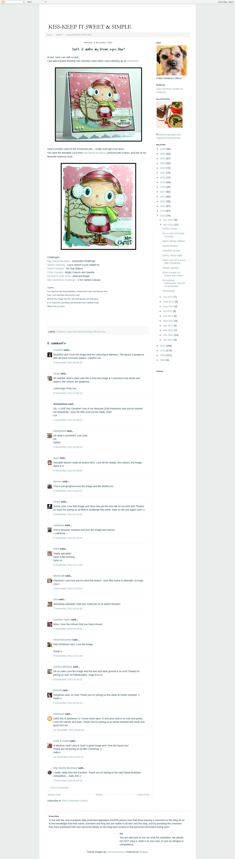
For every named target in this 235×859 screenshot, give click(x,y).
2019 (163, 182)
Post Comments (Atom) (75, 800)
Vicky (56, 373)
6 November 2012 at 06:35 (67, 362)
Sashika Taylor (61, 619)
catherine (58, 525)
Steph (56, 501)
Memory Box (100, 331)
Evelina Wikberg (62, 666)
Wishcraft (58, 575)
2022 (163, 168)
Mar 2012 (168, 330)
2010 (163, 350)
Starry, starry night (172, 255)
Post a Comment (60, 787)
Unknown (58, 714)
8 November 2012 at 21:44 (67, 655)
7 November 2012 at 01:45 (67, 608)
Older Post (143, 794)
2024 (163, 158)
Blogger (143, 852)
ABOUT (59, 35)
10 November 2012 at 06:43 (68, 730)
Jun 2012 (168, 316)
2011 (163, 345)
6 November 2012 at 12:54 (67, 514)
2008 (163, 360)
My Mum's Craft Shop (59, 276)
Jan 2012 (168, 339)
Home (49, 35)
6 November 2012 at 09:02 (67, 470)
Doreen (57, 481)
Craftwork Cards (64, 331)
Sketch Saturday (56, 265)
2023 (163, 163)
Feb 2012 (168, 335)
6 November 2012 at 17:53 (67, 565)
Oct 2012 (168, 297)
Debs (56, 548)
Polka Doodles (55, 272)
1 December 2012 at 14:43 (67, 780)
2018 (163, 187)
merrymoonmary (115, 852)
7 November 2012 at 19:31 (67, 628)
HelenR (57, 690)
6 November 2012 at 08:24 (67, 447)
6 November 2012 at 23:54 (67, 588)
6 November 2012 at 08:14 (67, 393)
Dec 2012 (168, 219)
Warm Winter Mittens (173, 241)
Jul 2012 (168, 311)
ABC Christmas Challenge (61, 280)
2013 (163, 211)
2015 (163, 201)
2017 (163, 191)
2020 (163, 177)
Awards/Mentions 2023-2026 (79, 35)
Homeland (132, 61)
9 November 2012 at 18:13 (67, 703)
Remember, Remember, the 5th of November (173, 283)
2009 (163, 355)
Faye (56, 458)
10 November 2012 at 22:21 (68, 757)
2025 (163, 153)
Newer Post (54, 794)
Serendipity (168, 291)
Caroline (58, 350)
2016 (163, 196)
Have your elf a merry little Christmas (174, 261)
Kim (55, 599)
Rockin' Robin (169, 228)
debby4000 (59, 431)
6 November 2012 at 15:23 (67, 538)
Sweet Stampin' (55, 268)
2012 (163, 215)
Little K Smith (61, 741)
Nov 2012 (168, 224)
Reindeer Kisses (171, 250)
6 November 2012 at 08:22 (67, 420)
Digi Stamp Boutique (94, 152)
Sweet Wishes (170, 246)
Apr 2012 (168, 325)
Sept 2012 (169, 301)
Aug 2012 (168, 306)
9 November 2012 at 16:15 (67, 679)
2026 (163, 149)
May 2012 (168, 320)
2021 (163, 172)
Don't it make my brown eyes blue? (173, 274)
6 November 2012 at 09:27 (67, 490)
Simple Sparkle (170, 268)
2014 (163, 206)
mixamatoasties (62, 639)
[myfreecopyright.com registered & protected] (171, 138)
